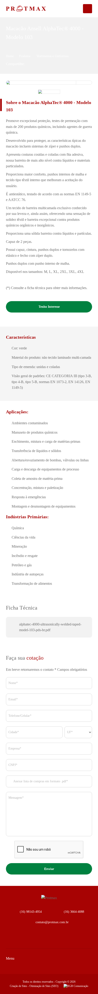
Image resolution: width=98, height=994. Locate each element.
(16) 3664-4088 (74, 911)
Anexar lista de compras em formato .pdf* (40, 781)
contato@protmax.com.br (52, 922)
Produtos (25, 56)
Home (10, 56)
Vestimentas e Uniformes (52, 56)
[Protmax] (19, 9)
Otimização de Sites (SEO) (43, 986)
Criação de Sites (18, 986)
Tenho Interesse (49, 306)
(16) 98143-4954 (31, 911)
